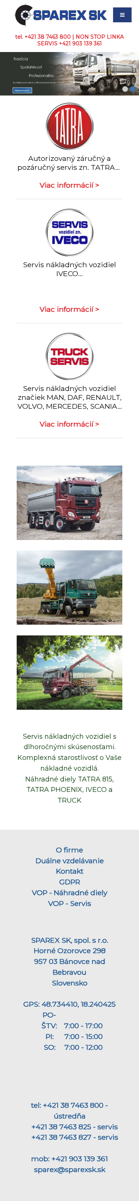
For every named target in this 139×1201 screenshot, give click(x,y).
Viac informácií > (69, 185)
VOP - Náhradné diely (69, 892)
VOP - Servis (69, 903)
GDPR (69, 881)
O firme (69, 849)
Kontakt (69, 871)
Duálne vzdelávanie (70, 860)
